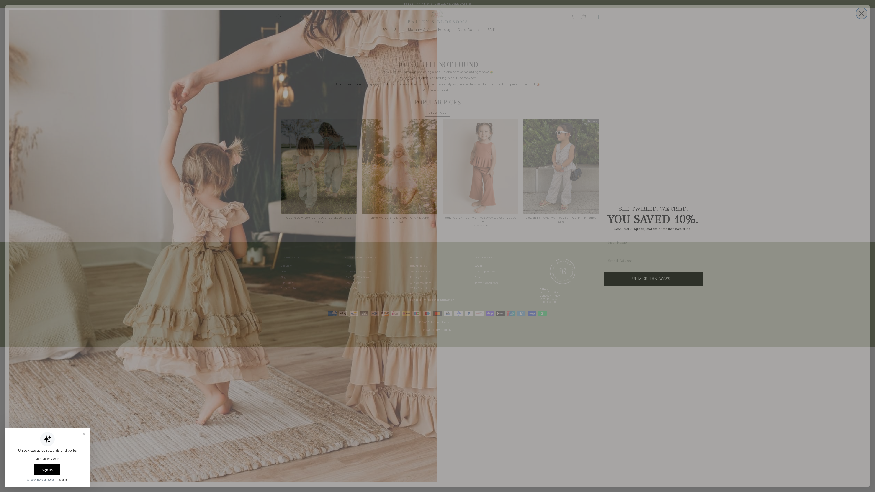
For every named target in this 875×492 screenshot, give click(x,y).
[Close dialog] (861, 13)
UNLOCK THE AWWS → (653, 279)
